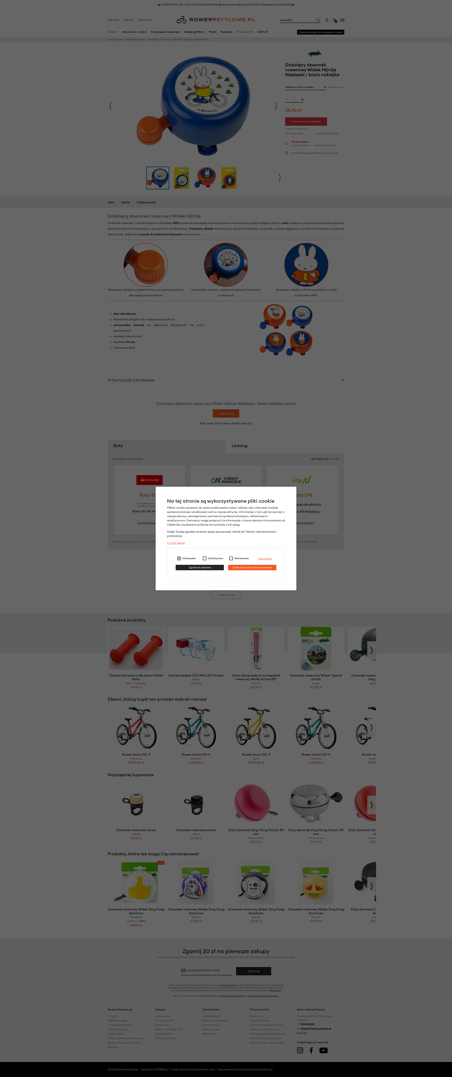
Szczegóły (265, 558)
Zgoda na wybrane (200, 567)
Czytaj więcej (176, 543)
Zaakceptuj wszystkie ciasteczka (252, 567)
